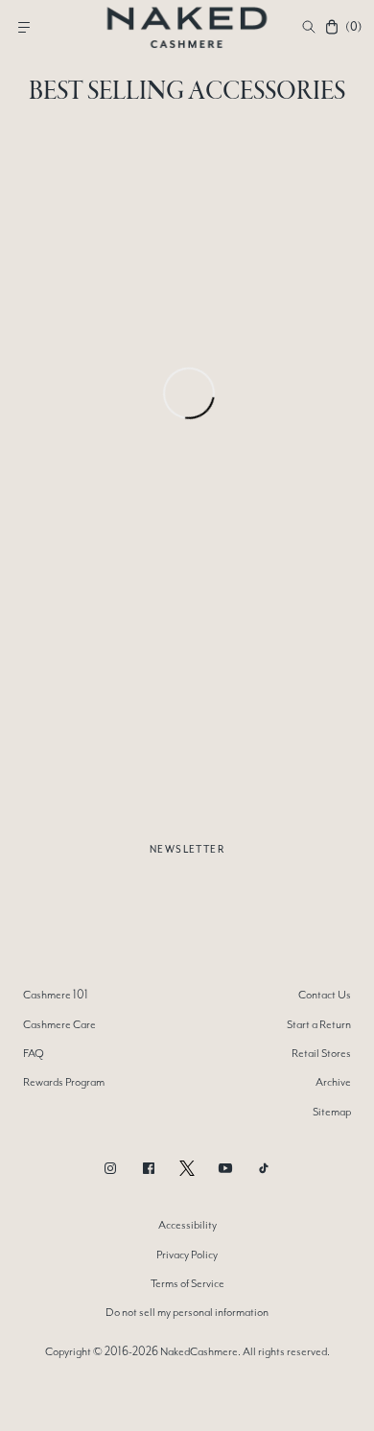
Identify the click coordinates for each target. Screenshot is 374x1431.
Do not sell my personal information (187, 1312)
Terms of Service (187, 1283)
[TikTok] (263, 1168)
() (352, 27)
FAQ (33, 1053)
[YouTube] (225, 1168)
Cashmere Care (59, 1024)
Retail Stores (321, 1053)
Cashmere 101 (55, 994)
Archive (333, 1082)
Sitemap (332, 1111)
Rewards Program (64, 1082)
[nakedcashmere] (187, 27)
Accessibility (187, 1225)
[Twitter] (187, 1168)
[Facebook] (148, 1168)
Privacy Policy (187, 1254)
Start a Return (319, 1024)
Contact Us (324, 994)
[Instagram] (110, 1168)
